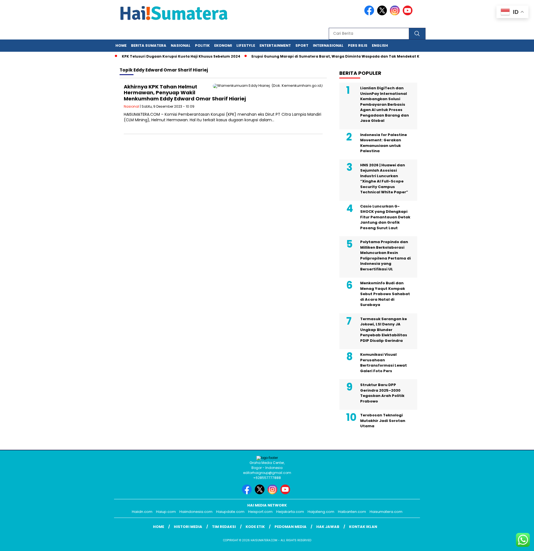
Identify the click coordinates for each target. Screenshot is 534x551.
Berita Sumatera (148, 45)
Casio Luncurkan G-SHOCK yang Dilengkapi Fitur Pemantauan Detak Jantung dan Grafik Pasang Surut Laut (385, 217)
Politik (202, 45)
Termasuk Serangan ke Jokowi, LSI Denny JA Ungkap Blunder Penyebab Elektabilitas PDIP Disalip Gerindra (383, 329)
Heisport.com (260, 511)
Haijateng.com (321, 511)
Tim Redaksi (224, 526)
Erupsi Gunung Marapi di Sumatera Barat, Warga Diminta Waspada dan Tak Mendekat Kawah (333, 56)
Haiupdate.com (230, 511)
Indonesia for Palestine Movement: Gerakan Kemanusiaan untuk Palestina (383, 143)
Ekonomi (223, 45)
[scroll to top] (513, 542)
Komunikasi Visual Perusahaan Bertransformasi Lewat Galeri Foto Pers (383, 363)
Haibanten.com (352, 511)
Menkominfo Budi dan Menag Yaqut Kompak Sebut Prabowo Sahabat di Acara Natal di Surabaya (385, 293)
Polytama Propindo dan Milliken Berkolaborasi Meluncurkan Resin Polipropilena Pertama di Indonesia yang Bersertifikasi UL (385, 255)
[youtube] (408, 14)
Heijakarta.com (290, 511)
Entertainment (275, 45)
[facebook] (370, 14)
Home (121, 45)
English (380, 45)
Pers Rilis (357, 45)
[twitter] (383, 14)
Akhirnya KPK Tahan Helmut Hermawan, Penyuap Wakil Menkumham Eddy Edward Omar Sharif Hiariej (185, 92)
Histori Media (188, 526)
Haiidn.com (142, 511)
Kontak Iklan (363, 526)
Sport (301, 45)
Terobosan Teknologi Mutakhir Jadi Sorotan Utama (382, 420)
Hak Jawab (327, 526)
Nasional (181, 45)
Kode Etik (255, 526)
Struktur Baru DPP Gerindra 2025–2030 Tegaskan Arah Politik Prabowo (382, 393)
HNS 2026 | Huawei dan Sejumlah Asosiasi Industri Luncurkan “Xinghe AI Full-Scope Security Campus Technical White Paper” (384, 178)
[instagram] (396, 14)
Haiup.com (166, 511)
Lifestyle (245, 45)
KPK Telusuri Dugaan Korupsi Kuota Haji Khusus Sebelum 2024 (174, 56)
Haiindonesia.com (195, 511)
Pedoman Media (290, 526)
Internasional (328, 45)
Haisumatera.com (386, 511)
